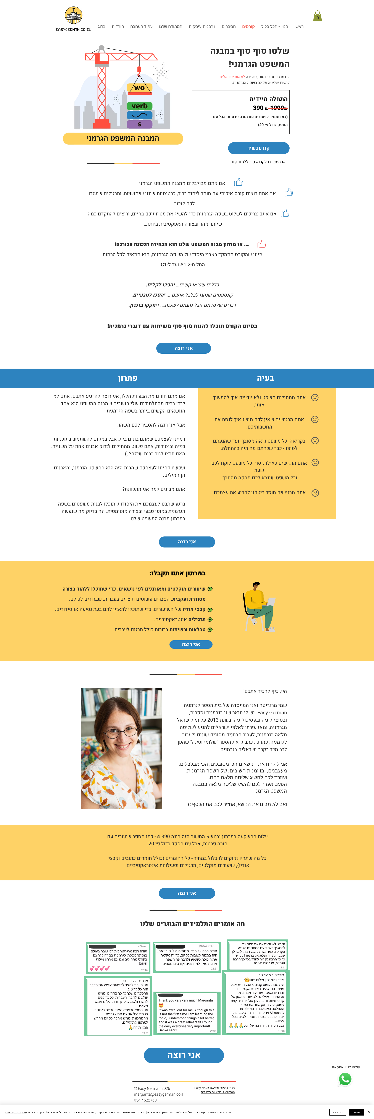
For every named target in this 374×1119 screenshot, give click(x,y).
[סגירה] (368, 1112)
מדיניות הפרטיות (16, 1112)
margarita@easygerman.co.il (158, 1094)
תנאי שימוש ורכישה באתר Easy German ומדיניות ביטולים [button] (214, 1090)
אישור (356, 1112)
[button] (317, 15)
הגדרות (338, 1112)
